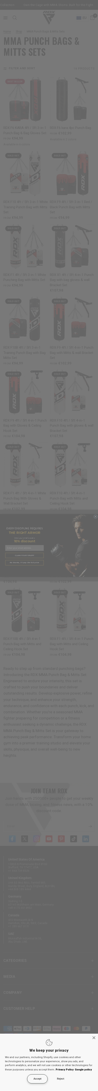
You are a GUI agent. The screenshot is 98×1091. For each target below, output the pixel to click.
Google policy (83, 1069)
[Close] (94, 1037)
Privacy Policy (65, 1069)
